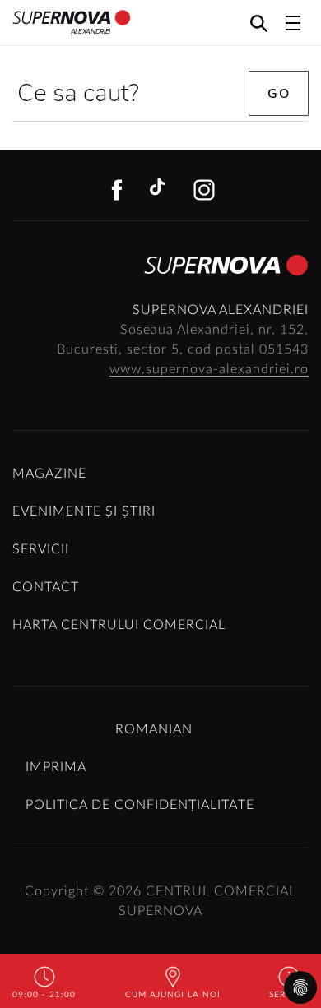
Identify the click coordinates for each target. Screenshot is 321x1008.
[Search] (258, 22)
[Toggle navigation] (293, 23)
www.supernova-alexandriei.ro (209, 369)
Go (279, 94)
